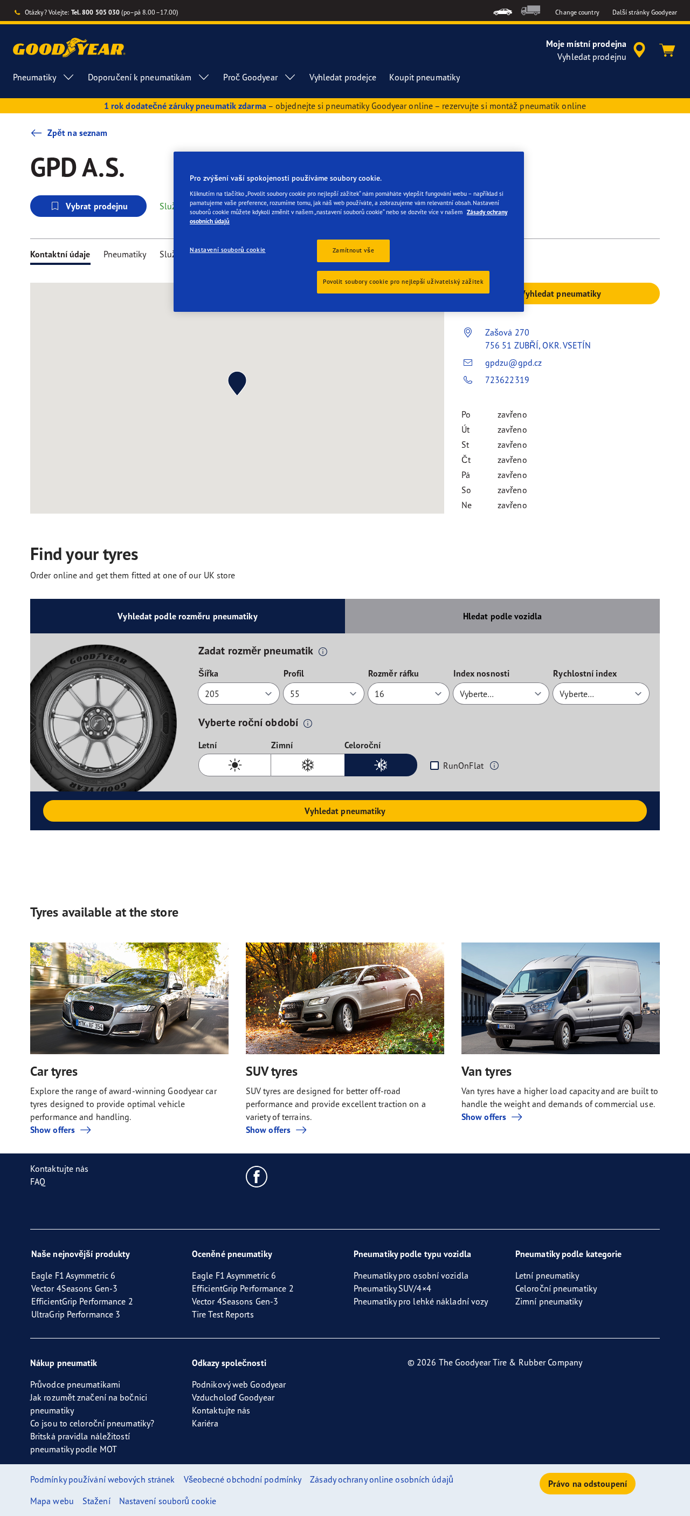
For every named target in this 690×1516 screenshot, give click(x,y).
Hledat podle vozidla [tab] (502, 616)
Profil (294, 673)
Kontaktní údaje (60, 254)
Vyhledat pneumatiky (345, 810)
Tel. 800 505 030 (95, 12)
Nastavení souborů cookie (228, 250)
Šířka (208, 673)
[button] (322, 651)
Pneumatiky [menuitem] (34, 77)
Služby (172, 254)
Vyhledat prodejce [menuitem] (343, 77)
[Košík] (667, 50)
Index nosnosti (481, 673)
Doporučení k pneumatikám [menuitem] (139, 77)
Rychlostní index (585, 673)
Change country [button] (577, 12)
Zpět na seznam (77, 132)
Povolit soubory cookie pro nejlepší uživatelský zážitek (403, 281)
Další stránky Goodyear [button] (644, 12)
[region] (349, 232)
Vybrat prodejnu (97, 206)
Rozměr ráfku (393, 673)
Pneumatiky (125, 254)
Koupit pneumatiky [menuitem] (424, 77)
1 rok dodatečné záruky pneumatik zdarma (185, 105)
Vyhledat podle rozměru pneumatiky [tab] (187, 616)
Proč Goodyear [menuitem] (250, 77)
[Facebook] (257, 1176)
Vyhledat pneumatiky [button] (561, 293)
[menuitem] (502, 10)
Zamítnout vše (353, 250)
